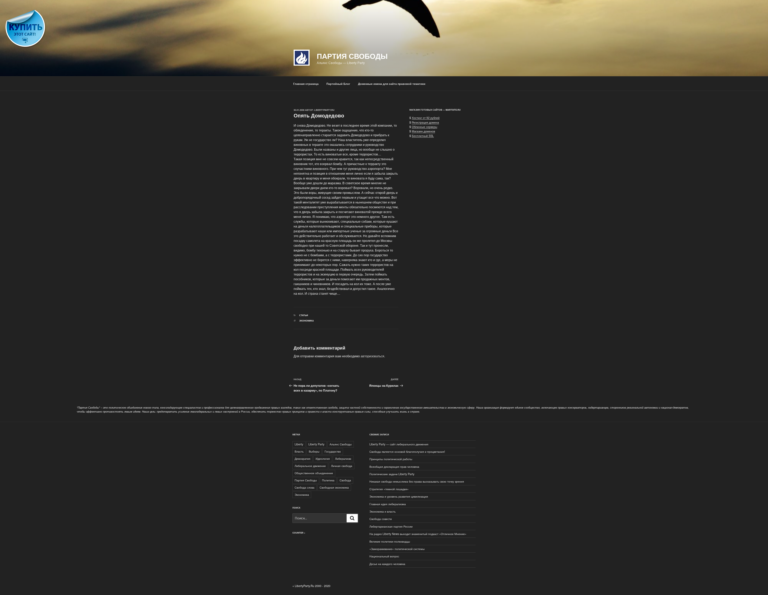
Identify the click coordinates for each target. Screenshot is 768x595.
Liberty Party (316, 444)
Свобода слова (304, 487)
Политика (328, 480)
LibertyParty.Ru (324, 109)
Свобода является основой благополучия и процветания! (407, 452)
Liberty (299, 444)
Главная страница (306, 84)
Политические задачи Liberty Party (391, 474)
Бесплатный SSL (423, 136)
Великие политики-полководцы (389, 541)
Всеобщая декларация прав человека (394, 467)
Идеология (323, 459)
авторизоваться (372, 356)
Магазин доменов (423, 131)
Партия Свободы (352, 56)
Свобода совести (380, 519)
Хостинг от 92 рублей (426, 118)
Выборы (314, 451)
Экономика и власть (382, 511)
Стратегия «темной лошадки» (389, 489)
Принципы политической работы (390, 459)
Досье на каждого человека (387, 564)
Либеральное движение (310, 466)
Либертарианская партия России (391, 526)
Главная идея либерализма (387, 504)
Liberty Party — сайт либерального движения (398, 444)
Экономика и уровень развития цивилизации (398, 496)
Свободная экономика (334, 487)
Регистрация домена (425, 122)
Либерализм (343, 459)
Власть (299, 451)
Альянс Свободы (341, 444)
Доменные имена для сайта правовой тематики (391, 84)
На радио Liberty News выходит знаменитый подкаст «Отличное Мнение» (417, 534)
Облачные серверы (424, 127)
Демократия (302, 459)
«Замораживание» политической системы (397, 549)
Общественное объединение (314, 473)
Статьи (303, 315)
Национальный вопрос (384, 556)
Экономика (306, 320)
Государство (333, 451)
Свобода (345, 480)
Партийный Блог (338, 84)
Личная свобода (341, 466)
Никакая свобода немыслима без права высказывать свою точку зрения (416, 481)
